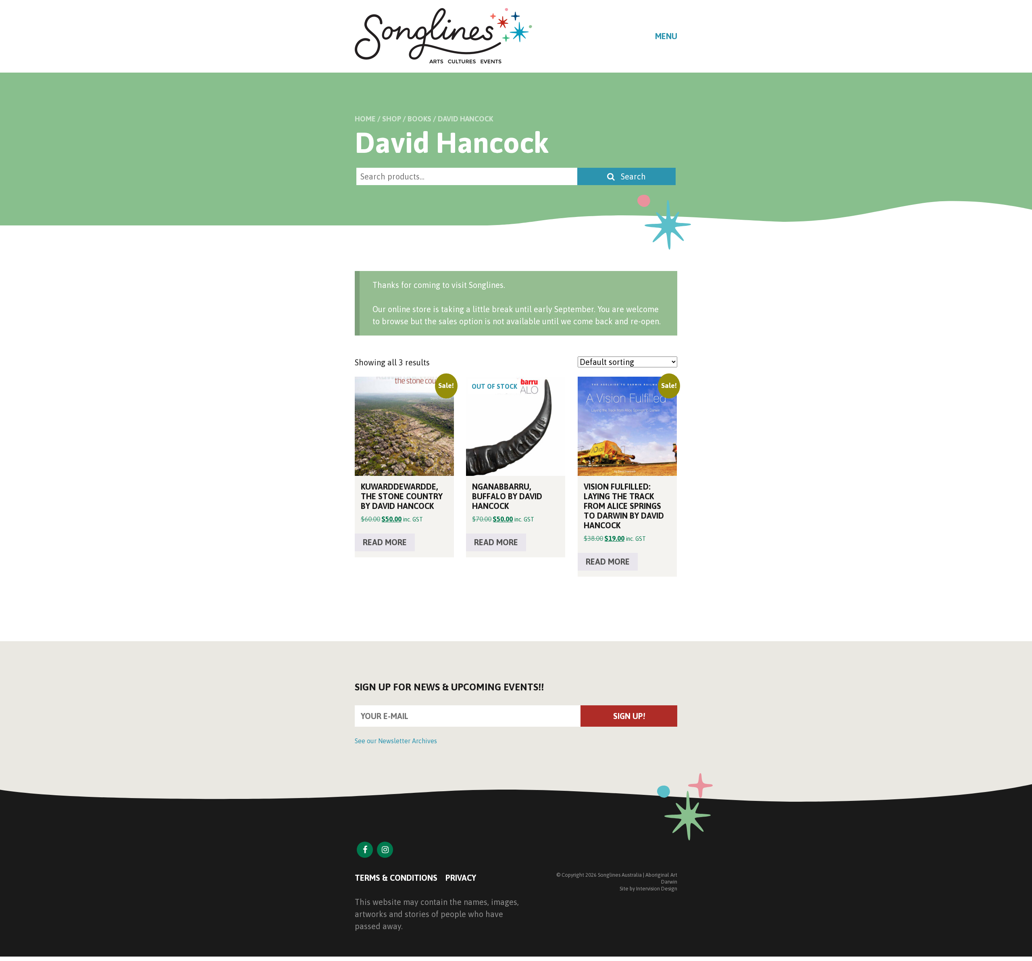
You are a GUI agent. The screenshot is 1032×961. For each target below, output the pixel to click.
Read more (385, 542)
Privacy (460, 877)
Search (632, 176)
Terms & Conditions (396, 877)
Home (365, 119)
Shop (391, 119)
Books (419, 119)
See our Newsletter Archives (396, 740)
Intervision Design (656, 889)
